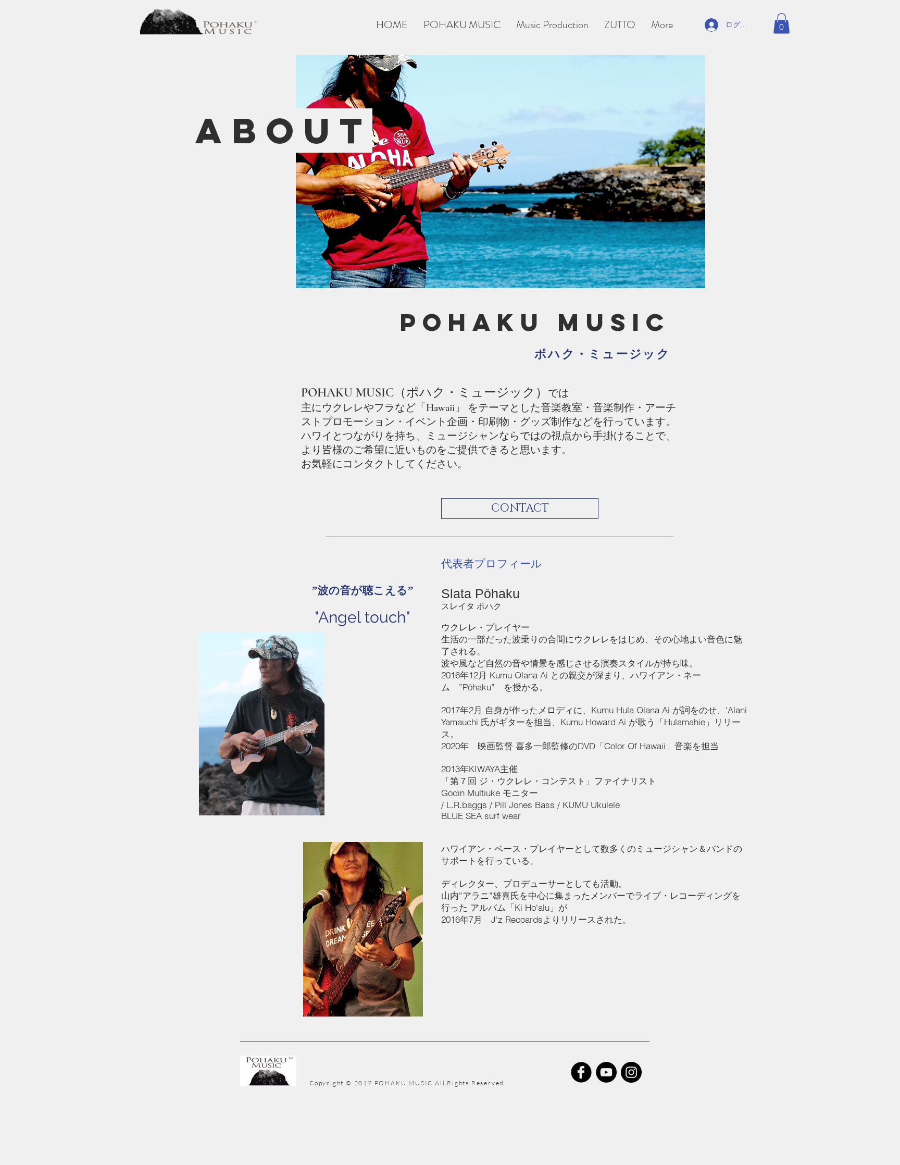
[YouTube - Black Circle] (606, 1072)
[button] (781, 23)
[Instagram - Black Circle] (631, 1072)
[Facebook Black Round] (581, 1072)
